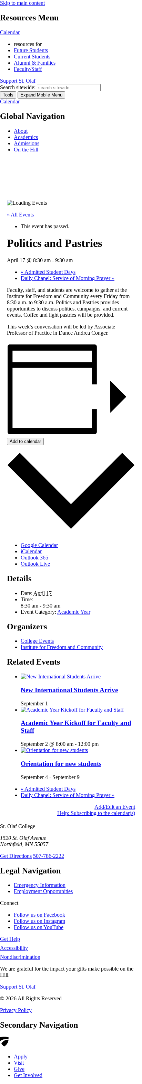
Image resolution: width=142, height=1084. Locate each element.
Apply (21, 1056)
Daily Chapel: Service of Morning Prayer (67, 278)
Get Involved (28, 1075)
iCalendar (31, 551)
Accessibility (14, 948)
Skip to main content (22, 3)
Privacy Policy (16, 1010)
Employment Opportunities (43, 891)
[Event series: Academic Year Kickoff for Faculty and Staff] (102, 744)
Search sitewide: (18, 87)
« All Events (20, 214)
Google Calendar (39, 545)
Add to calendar (25, 441)
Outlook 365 (34, 557)
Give (19, 1069)
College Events (37, 641)
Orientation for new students (61, 763)
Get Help (10, 939)
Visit (19, 1063)
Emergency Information (39, 885)
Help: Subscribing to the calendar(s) (96, 813)
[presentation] (61, 676)
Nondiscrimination (20, 957)
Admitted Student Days (48, 272)
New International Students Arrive (69, 690)
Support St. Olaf (18, 987)
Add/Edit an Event (114, 807)
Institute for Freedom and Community (62, 647)
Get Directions (16, 856)
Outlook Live (35, 564)
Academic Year (73, 612)
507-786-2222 (48, 856)
